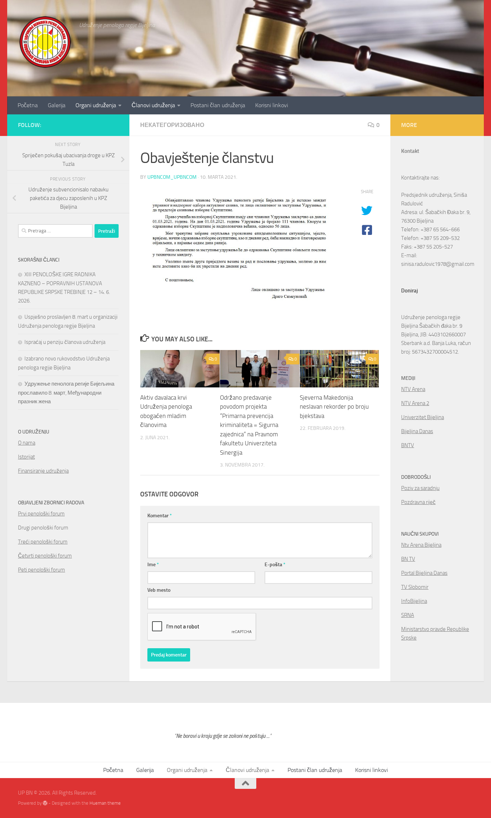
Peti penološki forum (41, 570)
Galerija (56, 105)
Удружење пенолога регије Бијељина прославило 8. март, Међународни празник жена (66, 393)
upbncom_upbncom (172, 177)
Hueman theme (105, 803)
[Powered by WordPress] (45, 803)
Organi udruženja (95, 105)
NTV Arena (413, 389)
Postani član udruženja (218, 105)
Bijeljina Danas (417, 431)
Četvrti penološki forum (45, 556)
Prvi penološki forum (41, 513)
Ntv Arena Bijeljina (421, 545)
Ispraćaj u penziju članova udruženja (64, 342)
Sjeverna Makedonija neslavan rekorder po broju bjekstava (334, 406)
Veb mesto (158, 590)
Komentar (159, 516)
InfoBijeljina (414, 601)
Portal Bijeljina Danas (424, 573)
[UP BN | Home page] (45, 41)
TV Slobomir (414, 587)
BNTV (407, 445)
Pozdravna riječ (418, 502)
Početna (28, 105)
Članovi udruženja (153, 105)
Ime (153, 565)
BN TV (408, 559)
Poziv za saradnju (420, 488)
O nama (26, 443)
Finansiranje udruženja (43, 471)
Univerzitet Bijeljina (422, 417)
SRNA (407, 615)
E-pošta (275, 565)
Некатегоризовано (172, 125)
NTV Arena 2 (415, 403)
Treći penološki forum (43, 541)
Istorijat (26, 457)
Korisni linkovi (271, 105)
